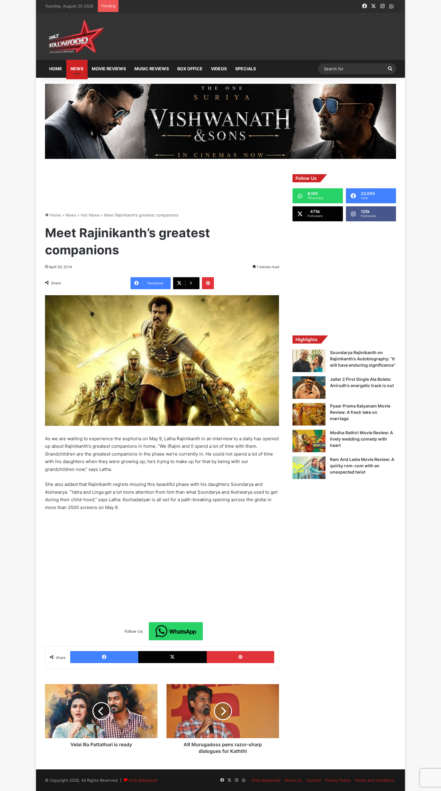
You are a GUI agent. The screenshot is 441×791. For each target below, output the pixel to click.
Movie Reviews (109, 68)
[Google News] (176, 631)
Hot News (90, 215)
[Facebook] (104, 657)
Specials (245, 68)
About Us (293, 780)
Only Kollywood (143, 780)
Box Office (189, 68)
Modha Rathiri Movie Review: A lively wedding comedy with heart (361, 439)
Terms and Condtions (374, 780)
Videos (219, 68)
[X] (172, 657)
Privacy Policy (337, 780)
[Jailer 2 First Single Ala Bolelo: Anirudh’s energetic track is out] (309, 387)
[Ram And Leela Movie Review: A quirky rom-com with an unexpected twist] (309, 467)
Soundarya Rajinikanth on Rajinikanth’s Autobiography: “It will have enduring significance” (363, 359)
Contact (313, 780)
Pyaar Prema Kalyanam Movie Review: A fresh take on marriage (360, 412)
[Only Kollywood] (75, 36)
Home (55, 68)
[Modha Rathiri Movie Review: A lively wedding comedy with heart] (309, 441)
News (76, 68)
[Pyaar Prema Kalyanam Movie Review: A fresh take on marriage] (309, 414)
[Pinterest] (208, 283)
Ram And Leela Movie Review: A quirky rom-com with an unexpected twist (362, 465)
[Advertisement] (250, 36)
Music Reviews (151, 68)
